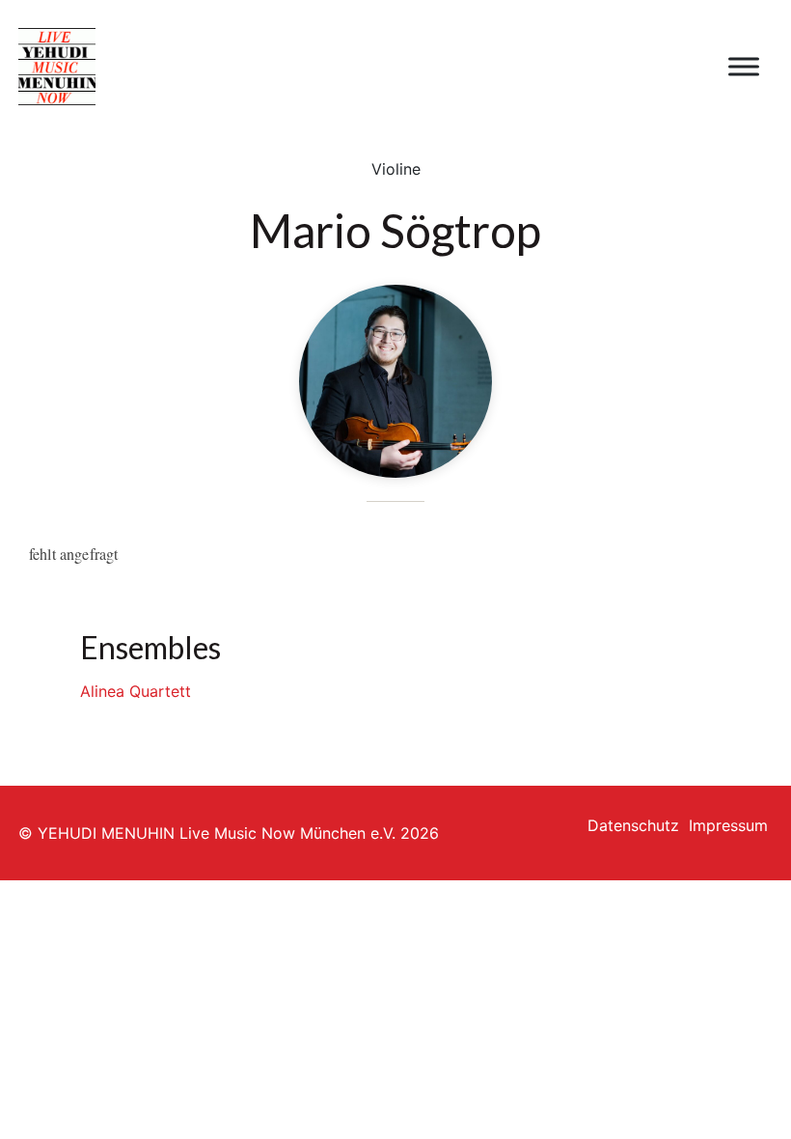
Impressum (728, 825)
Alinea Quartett (135, 691)
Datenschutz (633, 825)
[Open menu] (744, 66)
